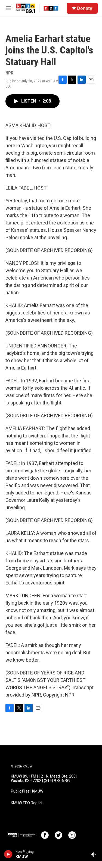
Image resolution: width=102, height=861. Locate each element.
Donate (84, 8)
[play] (8, 854)
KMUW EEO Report (26, 803)
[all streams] (95, 854)
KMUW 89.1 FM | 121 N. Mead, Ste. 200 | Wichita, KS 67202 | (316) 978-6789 (44, 778)
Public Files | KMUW (27, 791)
